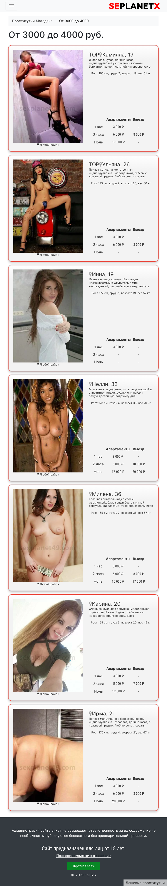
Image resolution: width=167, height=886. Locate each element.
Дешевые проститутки (145, 883)
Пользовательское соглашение (83, 855)
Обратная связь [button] (83, 866)
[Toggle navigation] (11, 6)
